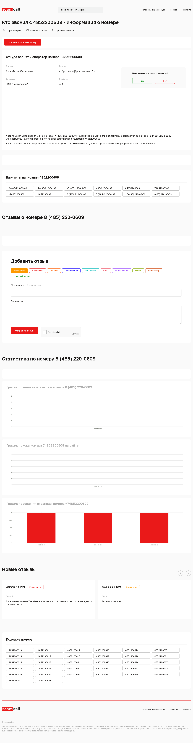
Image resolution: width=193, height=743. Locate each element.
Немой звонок (121, 270)
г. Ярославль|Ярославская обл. (77, 71)
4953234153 (15, 587)
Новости (174, 10)
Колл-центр (154, 270)
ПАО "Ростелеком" (17, 84)
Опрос (138, 270)
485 (61, 84)
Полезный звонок (22, 276)
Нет (165, 81)
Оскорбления (71, 270)
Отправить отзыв (24, 330)
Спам (105, 270)
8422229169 (111, 587)
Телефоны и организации (153, 10)
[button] (180, 573)
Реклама (54, 270)
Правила (187, 10)
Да (142, 81)
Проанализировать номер (22, 42)
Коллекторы (90, 270)
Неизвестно (19, 270)
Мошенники (37, 270)
